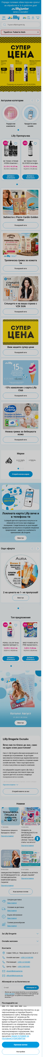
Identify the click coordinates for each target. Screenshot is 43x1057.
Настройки (20, 1052)
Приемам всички (20, 1045)
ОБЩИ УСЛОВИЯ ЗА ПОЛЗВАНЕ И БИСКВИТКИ (15, 1037)
